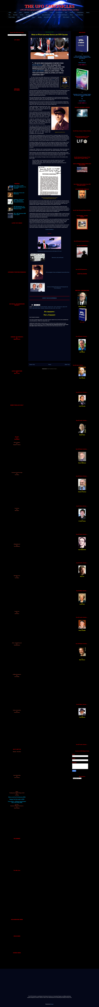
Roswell (39, 17)
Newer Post (32, 364)
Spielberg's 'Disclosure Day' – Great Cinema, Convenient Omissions (19, 200)
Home (49, 364)
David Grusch (37, 65)
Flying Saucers (80, 12)
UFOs (59, 17)
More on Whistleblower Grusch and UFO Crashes (49, 35)
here (53, 79)
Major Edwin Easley (36, 308)
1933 (34, 306)
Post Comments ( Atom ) (52, 368)
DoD (66, 12)
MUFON (21, 14)
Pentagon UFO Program (62, 14)
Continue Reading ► (49, 229)
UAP (54, 17)
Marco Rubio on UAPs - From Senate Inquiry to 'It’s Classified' (20, 187)
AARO (10, 12)
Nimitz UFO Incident (46, 14)
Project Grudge (12, 17)
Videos (73, 17)
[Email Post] (32, 304)
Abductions (26, 12)
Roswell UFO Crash (49, 308)
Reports (33, 17)
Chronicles (38, 12)
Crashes (51, 12)
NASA (38, 14)
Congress (45, 12)
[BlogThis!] (36, 305)
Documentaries (59, 12)
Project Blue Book (79, 14)
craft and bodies (38, 71)
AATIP (15, 12)
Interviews (15, 14)
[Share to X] (38, 305)
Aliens (20, 12)
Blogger (51, 1004)
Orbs (54, 14)
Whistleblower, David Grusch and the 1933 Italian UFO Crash (50, 251)
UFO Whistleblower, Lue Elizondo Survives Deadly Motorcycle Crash (19, 207)
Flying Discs (72, 12)
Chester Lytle (50, 306)
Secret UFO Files (47, 17)
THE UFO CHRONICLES (49, 6)
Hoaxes (87, 12)
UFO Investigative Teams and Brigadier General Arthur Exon (57, 272)
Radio (18, 17)
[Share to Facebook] (39, 305)
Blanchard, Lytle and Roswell (57, 257)
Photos (71, 14)
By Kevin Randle (43, 306)
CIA (32, 12)
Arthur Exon (37, 306)
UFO (57, 308)
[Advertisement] (49, 24)
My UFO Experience (30, 14)
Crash (55, 306)
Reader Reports (26, 17)
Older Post (67, 364)
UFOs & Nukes (66, 17)
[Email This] (34, 305)
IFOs (9, 14)
